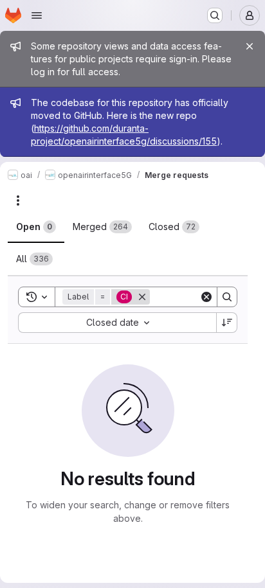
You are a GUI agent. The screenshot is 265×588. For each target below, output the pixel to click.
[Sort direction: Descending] (227, 322)
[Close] (249, 46)
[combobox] (117, 322)
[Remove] (142, 297)
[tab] (36, 227)
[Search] (227, 297)
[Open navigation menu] (36, 15)
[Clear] (206, 297)
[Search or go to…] (215, 15)
